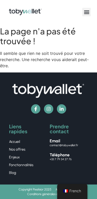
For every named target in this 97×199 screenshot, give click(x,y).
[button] (86, 12)
